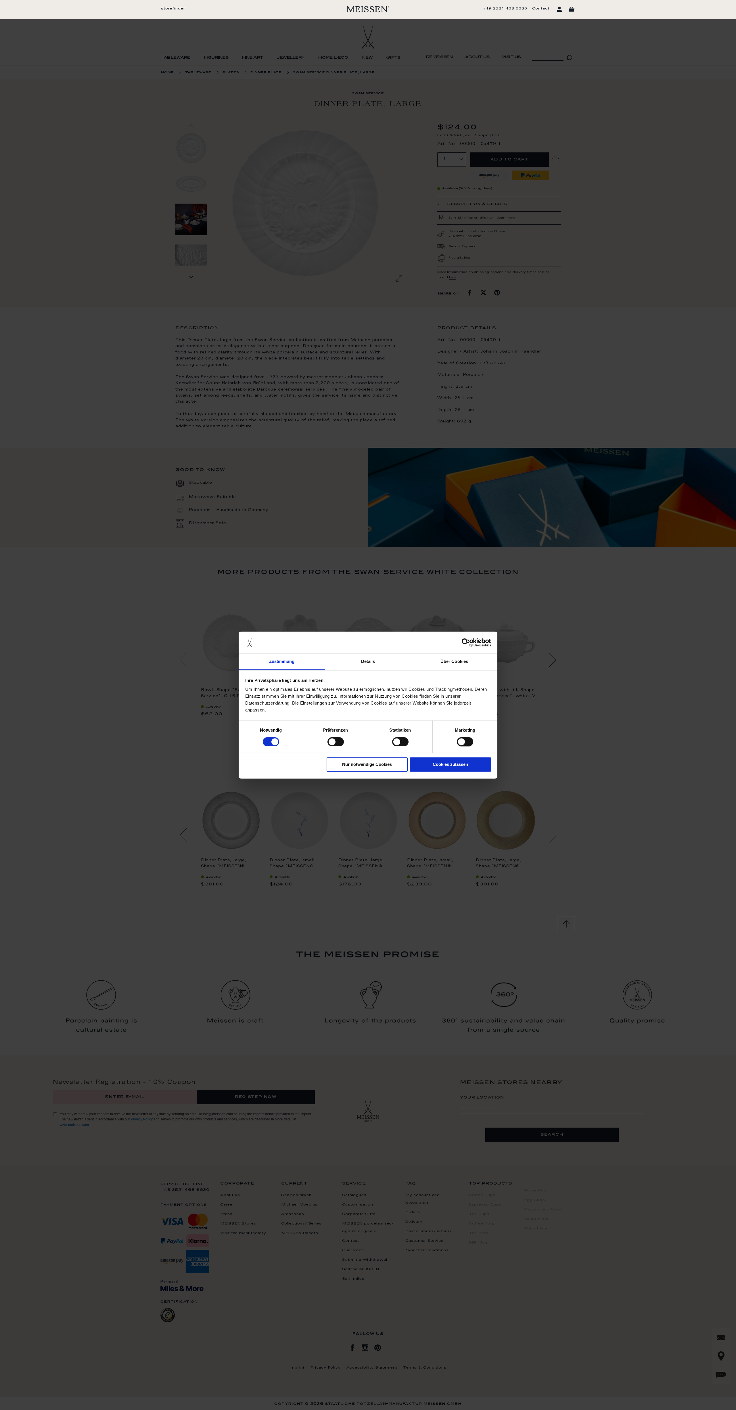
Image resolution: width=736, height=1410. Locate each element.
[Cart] (571, 9)
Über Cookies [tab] (454, 661)
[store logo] (368, 9)
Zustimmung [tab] (282, 661)
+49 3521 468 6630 (505, 8)
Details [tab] (368, 661)
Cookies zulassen (450, 764)
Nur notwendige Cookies (367, 764)
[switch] (335, 741)
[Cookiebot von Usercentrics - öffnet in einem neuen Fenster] (466, 642)
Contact (540, 8)
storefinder (173, 8)
